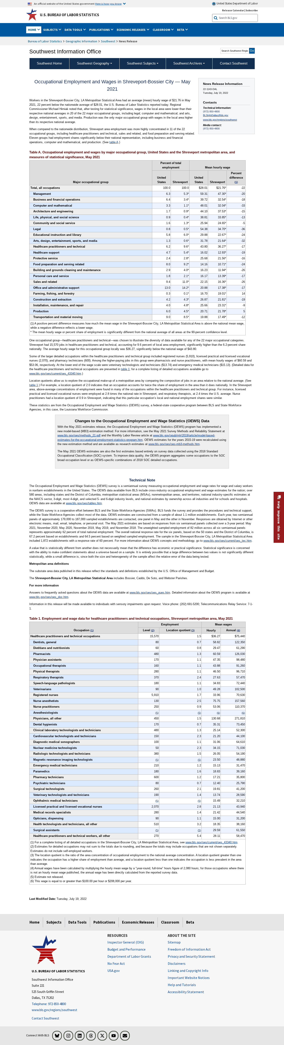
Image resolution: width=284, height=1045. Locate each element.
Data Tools (77, 922)
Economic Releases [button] (131, 30)
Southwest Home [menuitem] (49, 63)
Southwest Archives (187, 63)
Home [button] (32, 30)
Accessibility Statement (186, 992)
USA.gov (113, 970)
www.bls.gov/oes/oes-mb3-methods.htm (174, 444)
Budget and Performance (126, 949)
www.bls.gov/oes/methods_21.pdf (79, 435)
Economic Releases (138, 922)
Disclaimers (176, 963)
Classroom (170, 922)
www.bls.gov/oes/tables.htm (84, 503)
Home (34, 922)
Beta (190, 922)
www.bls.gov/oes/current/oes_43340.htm (55, 373)
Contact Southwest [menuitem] (233, 63)
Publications (104, 922)
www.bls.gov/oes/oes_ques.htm (150, 592)
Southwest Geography (93, 63)
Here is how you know (108, 3)
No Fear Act (116, 963)
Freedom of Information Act (189, 949)
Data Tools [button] (74, 30)
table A (113, 142)
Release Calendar (233, 10)
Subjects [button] (50, 30)
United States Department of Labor (237, 3)
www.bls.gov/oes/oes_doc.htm (48, 597)
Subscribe (252, 10)
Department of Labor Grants (129, 956)
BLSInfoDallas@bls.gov (215, 115)
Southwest (108, 41)
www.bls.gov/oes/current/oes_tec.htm (227, 540)
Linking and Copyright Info (188, 970)
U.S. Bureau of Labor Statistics (69, 14)
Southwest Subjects (141, 63)
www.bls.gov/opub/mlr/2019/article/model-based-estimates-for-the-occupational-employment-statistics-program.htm (136, 437)
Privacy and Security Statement (191, 956)
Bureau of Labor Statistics (45, 41)
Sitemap (174, 942)
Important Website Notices (189, 977)
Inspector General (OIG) (125, 942)
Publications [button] (99, 30)
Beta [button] (181, 30)
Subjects (53, 922)
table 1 (125, 369)
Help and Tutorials (182, 984)
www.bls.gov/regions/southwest (220, 119)
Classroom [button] (162, 30)
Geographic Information (81, 41)
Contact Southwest (45, 1018)
